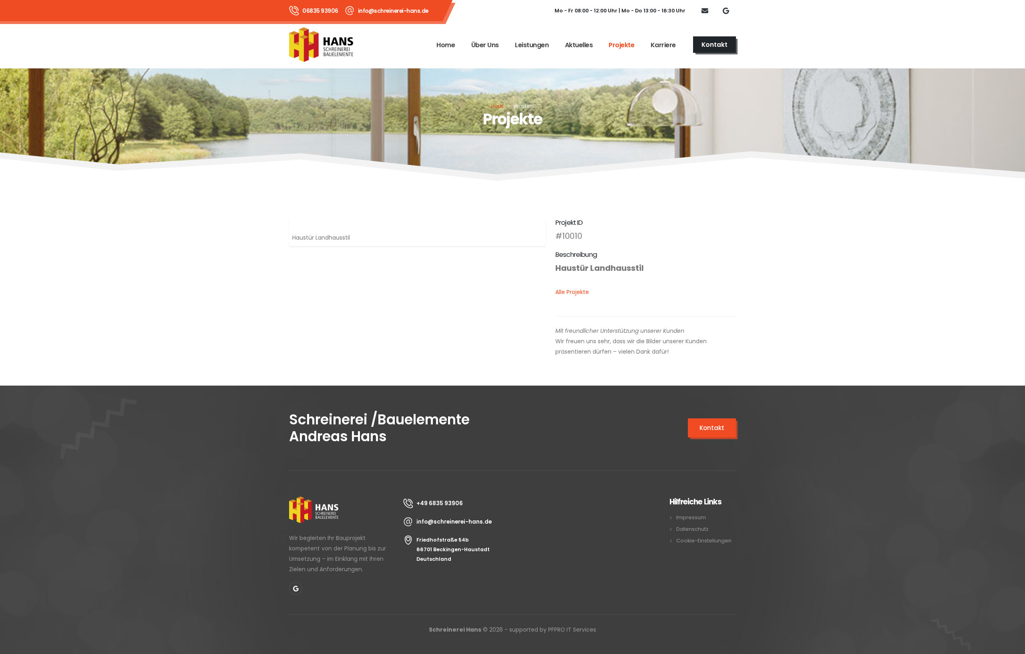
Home (445, 45)
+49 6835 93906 (439, 503)
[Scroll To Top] (1011, 645)
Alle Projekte (572, 292)
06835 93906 (320, 11)
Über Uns (485, 45)
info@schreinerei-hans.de (393, 11)
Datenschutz (692, 529)
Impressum (691, 517)
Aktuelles (579, 45)
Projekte (621, 45)
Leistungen (532, 45)
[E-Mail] (704, 10)
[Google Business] (726, 10)
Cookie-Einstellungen (704, 540)
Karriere (663, 45)
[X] (295, 588)
